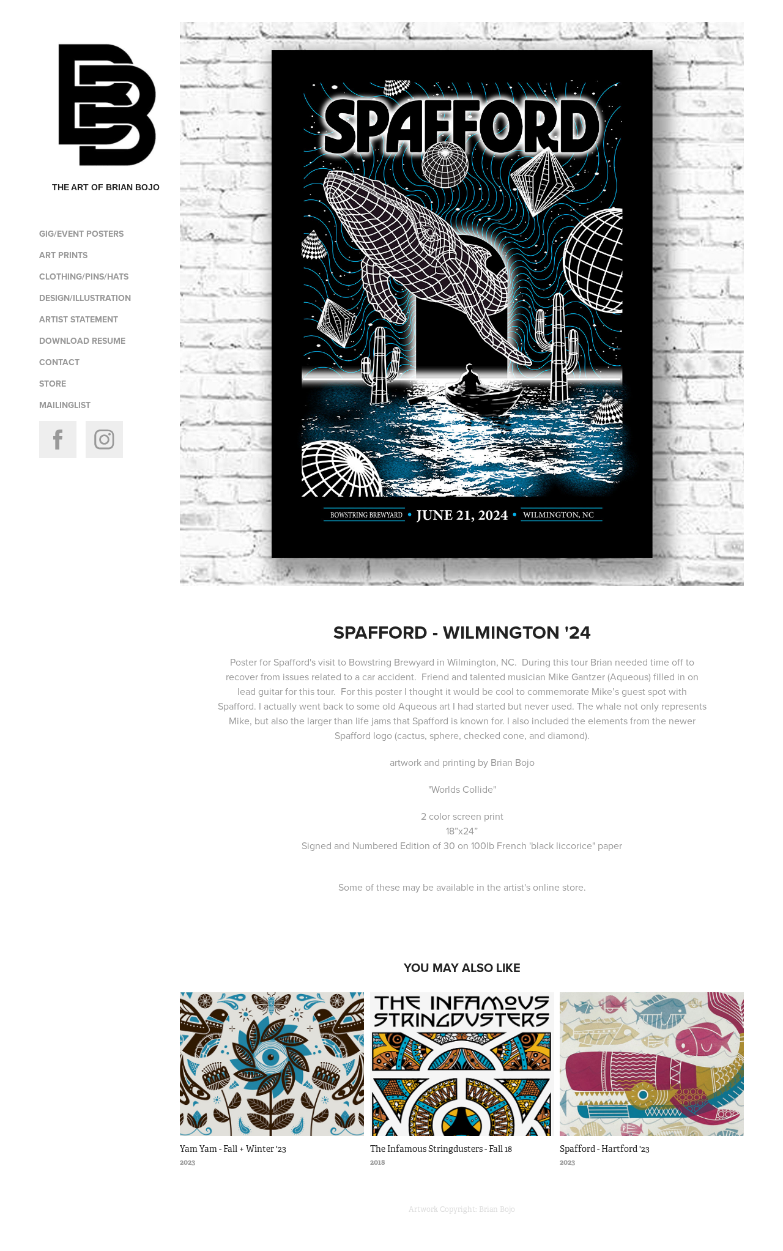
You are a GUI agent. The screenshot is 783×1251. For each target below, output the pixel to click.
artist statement (78, 319)
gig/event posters (81, 234)
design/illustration (85, 298)
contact (59, 362)
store (52, 383)
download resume (82, 341)
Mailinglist (65, 405)
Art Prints (63, 255)
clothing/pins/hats (83, 276)
